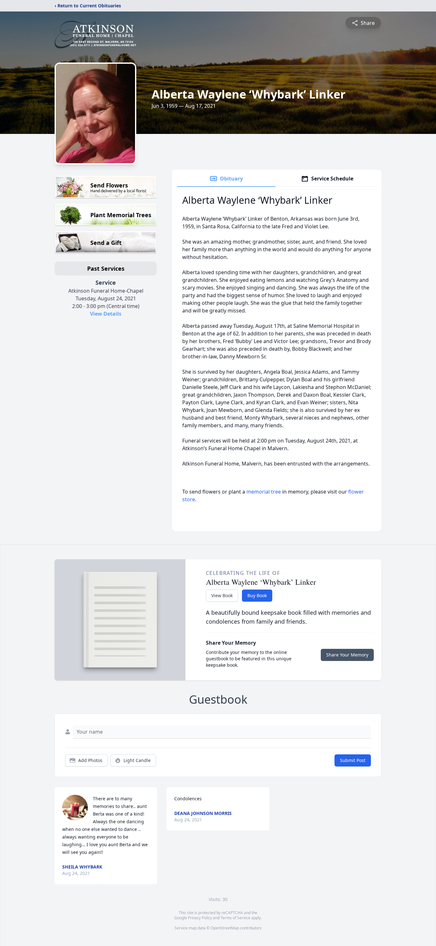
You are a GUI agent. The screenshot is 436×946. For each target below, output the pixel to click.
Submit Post (352, 760)
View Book (222, 595)
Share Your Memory (347, 655)
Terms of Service (235, 917)
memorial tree (263, 491)
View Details (105, 313)
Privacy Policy (200, 917)
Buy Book (257, 595)
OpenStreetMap (225, 928)
